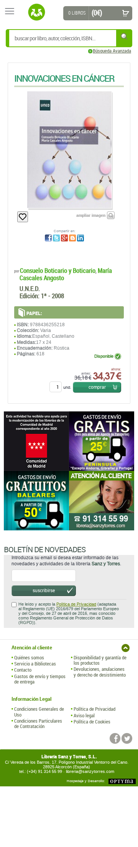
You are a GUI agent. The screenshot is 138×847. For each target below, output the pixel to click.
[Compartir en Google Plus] (64, 237)
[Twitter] (127, 738)
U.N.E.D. (30, 288)
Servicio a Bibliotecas (35, 663)
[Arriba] (125, 648)
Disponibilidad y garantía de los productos (100, 660)
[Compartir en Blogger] (72, 237)
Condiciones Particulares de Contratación (38, 723)
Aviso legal (84, 715)
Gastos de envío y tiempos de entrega (40, 679)
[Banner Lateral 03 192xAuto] (101, 500)
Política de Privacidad (76, 604)
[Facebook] (115, 738)
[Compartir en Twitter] (56, 237)
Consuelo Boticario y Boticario (57, 270)
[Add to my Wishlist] (22, 216)
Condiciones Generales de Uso (39, 711)
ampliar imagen (90, 215)
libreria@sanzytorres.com (90, 771)
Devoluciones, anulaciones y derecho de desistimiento (100, 671)
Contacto (22, 669)
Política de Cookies (92, 721)
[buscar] (124, 36)
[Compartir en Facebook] (48, 237)
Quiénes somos (29, 657)
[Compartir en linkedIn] (80, 237)
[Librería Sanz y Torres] (36, 12)
